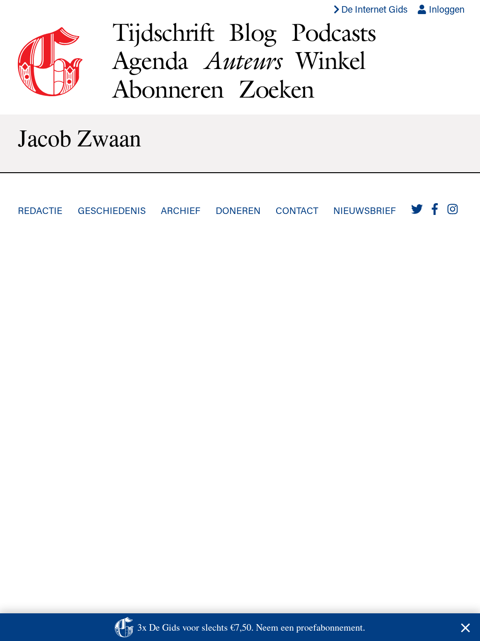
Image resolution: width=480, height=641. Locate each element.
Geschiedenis (112, 210)
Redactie (40, 210)
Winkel (331, 60)
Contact (297, 210)
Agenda (150, 60)
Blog (252, 32)
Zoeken (276, 89)
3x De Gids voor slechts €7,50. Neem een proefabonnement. (251, 627)
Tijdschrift (163, 32)
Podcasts (333, 32)
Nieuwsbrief (364, 210)
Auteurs (242, 60)
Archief (180, 210)
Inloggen (446, 9)
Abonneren (168, 89)
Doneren (238, 210)
